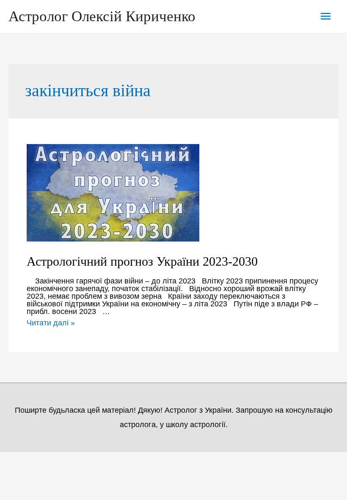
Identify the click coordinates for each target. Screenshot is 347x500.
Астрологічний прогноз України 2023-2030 (142, 261)
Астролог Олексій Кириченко (102, 16)
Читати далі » (51, 323)
